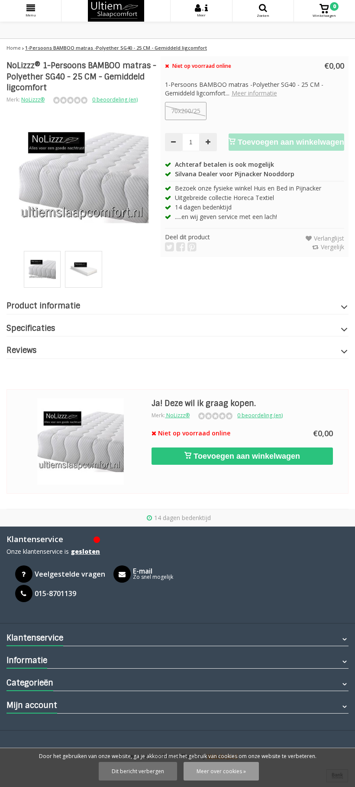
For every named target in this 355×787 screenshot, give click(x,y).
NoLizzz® (33, 99)
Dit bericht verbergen (138, 771)
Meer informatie (254, 93)
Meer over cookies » (221, 771)
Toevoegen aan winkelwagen (290, 142)
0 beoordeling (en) (115, 99)
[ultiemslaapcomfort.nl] (115, 11)
